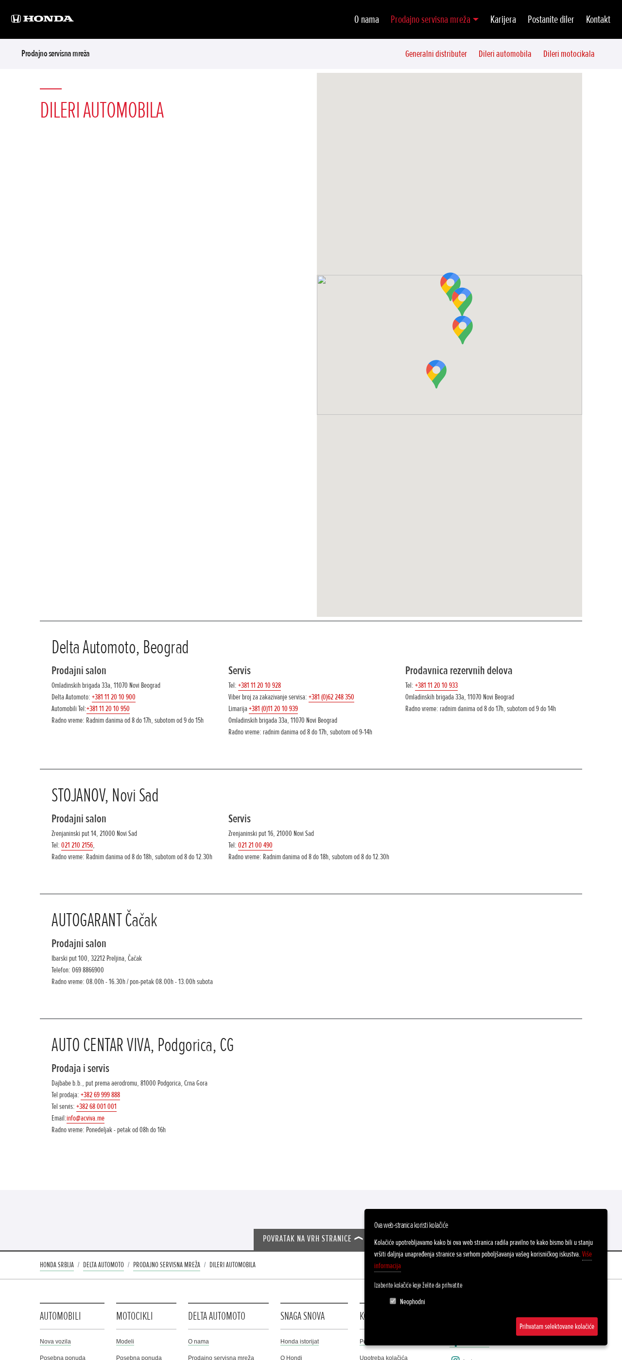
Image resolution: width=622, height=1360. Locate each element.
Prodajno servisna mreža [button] (430, 19)
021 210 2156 (77, 845)
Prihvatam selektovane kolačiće (556, 1326)
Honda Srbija (57, 1265)
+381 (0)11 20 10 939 (273, 709)
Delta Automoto (103, 1265)
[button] (462, 302)
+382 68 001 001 (96, 1106)
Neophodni (412, 1302)
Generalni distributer (436, 54)
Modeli (125, 1341)
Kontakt (598, 19)
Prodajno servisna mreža (55, 53)
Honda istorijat (299, 1341)
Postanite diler (551, 19)
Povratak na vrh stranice (307, 1238)
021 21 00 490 (255, 845)
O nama (366, 19)
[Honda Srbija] (42, 19)
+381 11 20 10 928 (259, 685)
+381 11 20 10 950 (108, 709)
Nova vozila (55, 1341)
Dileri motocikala (569, 54)
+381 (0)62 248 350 (331, 697)
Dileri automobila (505, 54)
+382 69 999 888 (100, 1095)
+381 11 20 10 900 (114, 697)
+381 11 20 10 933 (436, 685)
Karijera (503, 19)
